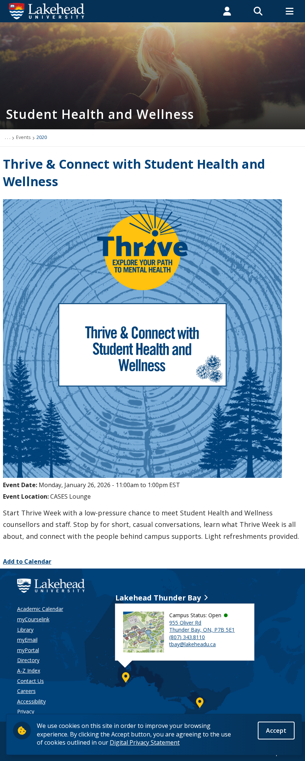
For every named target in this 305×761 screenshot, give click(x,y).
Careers (26, 690)
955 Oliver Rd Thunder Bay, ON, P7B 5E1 (202, 626)
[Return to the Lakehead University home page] (47, 10)
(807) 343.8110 (187, 637)
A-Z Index (28, 670)
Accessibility (31, 701)
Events (23, 137)
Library (25, 629)
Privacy (25, 711)
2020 (41, 137)
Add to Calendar (27, 561)
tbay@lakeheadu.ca (192, 644)
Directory (28, 660)
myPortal (28, 650)
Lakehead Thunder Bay (158, 598)
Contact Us (30, 680)
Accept (276, 730)
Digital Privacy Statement (145, 742)
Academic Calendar (40, 608)
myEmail (27, 639)
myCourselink (33, 619)
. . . (7, 137)
